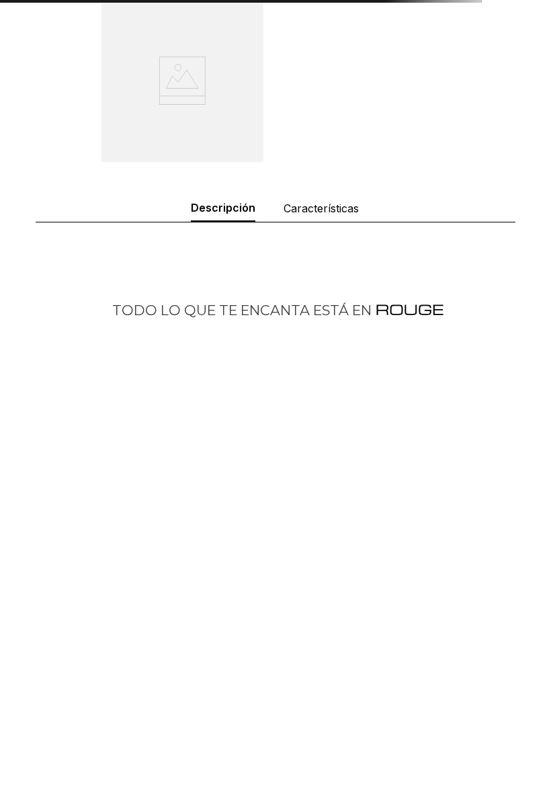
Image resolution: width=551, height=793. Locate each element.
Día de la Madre (316, 782)
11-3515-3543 (65, 710)
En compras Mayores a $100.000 (413, 20)
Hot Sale (300, 726)
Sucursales (305, 669)
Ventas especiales (321, 707)
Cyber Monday (314, 745)
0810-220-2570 (72, 688)
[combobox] (275, 93)
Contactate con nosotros (335, 688)
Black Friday (308, 763)
